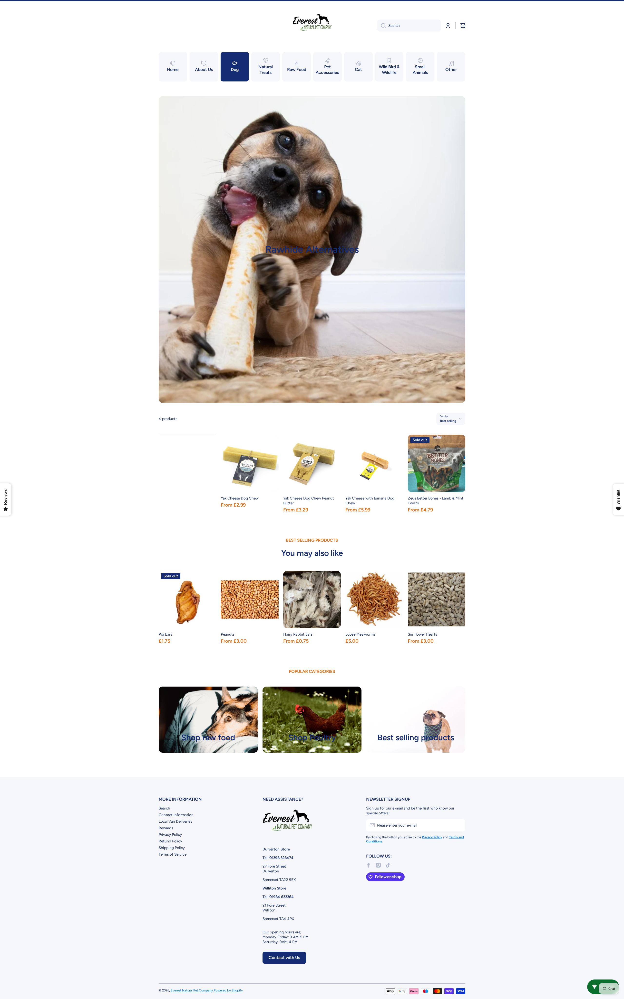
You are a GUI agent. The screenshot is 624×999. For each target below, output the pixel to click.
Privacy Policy (170, 834)
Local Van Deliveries (175, 821)
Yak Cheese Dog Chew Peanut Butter (308, 500)
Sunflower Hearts (422, 634)
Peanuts (227, 634)
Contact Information (176, 814)
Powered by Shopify (228, 990)
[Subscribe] (459, 825)
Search (164, 808)
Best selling (448, 421)
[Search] (381, 26)
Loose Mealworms (360, 634)
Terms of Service (172, 854)
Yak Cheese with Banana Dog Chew (369, 500)
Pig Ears (165, 634)
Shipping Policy (172, 847)
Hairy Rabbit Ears (297, 634)
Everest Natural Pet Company (192, 990)
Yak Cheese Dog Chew (240, 498)
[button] (462, 25)
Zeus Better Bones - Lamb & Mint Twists (435, 500)
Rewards (166, 828)
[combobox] (409, 26)
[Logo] (312, 25)
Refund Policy (170, 841)
